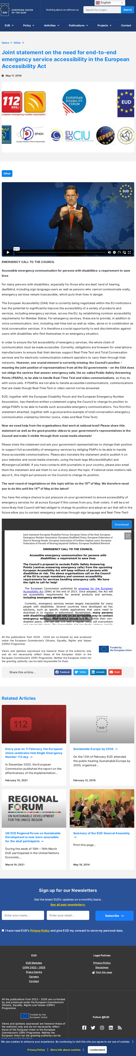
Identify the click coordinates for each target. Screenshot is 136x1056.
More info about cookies (65, 1049)
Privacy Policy (40, 930)
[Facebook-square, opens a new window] (84, 1027)
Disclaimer (102, 967)
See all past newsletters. (68, 904)
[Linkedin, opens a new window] (110, 1027)
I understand (97, 1049)
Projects (103, 25)
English (105, 2)
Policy (27, 25)
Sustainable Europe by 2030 (93, 749)
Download (122, 524)
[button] (63, 672)
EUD (7, 25)
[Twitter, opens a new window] (93, 1027)
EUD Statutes (34, 962)
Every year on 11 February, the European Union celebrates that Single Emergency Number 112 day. (34, 753)
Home (5, 42)
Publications (76, 25)
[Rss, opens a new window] (119, 1027)
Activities (50, 25)
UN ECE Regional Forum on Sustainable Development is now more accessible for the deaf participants (33, 837)
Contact (126, 25)
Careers (34, 976)
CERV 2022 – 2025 (33, 967)
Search (127, 9)
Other (17, 42)
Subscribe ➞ (114, 915)
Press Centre (34, 971)
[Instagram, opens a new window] (102, 1027)
